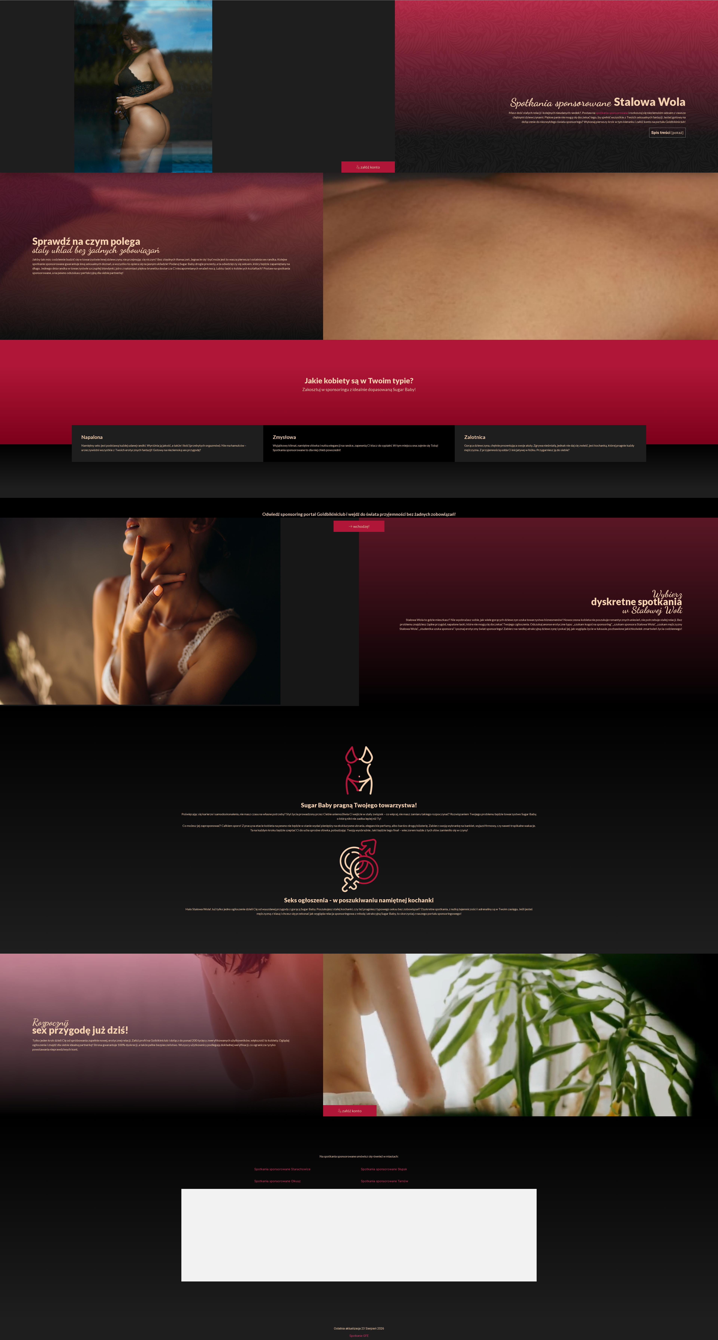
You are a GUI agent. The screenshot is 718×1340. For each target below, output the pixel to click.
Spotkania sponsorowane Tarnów (384, 1181)
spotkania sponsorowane (612, 112)
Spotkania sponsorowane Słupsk (384, 1169)
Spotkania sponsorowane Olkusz (277, 1181)
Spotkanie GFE (359, 1336)
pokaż (677, 133)
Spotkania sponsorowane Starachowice (282, 1169)
